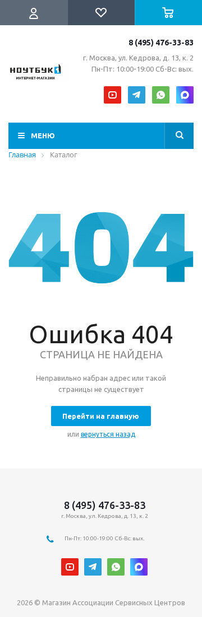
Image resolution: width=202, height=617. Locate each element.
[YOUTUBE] (112, 95)
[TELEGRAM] (136, 95)
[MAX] (185, 95)
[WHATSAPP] (160, 95)
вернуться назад (108, 434)
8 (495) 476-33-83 (161, 42)
